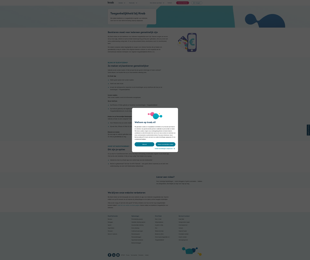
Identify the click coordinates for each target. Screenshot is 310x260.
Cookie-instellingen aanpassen (164, 148)
